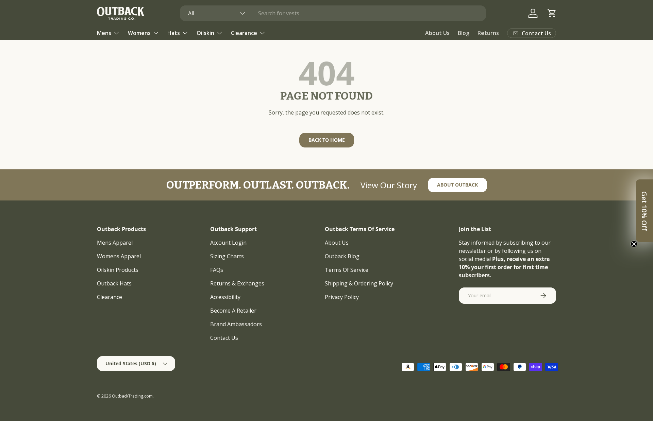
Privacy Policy (342, 297)
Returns (488, 33)
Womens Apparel (119, 256)
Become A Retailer (233, 310)
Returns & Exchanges (237, 283)
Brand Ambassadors (236, 324)
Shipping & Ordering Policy (359, 283)
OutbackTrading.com (132, 396)
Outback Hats (114, 283)
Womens (139, 33)
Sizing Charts (227, 256)
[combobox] (333, 13)
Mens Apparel (115, 242)
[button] (552, 13)
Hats (173, 33)
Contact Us (224, 337)
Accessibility (225, 297)
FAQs (216, 270)
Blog (463, 33)
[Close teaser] (634, 244)
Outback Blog (342, 256)
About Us (437, 33)
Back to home (326, 140)
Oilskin (205, 33)
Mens (104, 33)
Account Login (228, 242)
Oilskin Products (117, 270)
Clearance (244, 33)
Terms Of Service (346, 270)
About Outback (457, 184)
